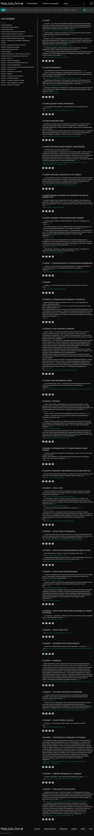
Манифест (74, 828)
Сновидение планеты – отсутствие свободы (57, 271)
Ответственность (62, 136)
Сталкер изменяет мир (7, 29)
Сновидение (49, 78)
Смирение (56, 93)
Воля (68, 136)
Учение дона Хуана (69, 801)
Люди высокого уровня (52, 162)
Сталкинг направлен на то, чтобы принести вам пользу (16, 53)
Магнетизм (82, 761)
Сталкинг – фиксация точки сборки (10, 84)
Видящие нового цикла (52, 45)
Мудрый (48, 633)
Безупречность (49, 93)
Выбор (47, 136)
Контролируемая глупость (66, 45)
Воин (47, 237)
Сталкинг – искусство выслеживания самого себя (14, 62)
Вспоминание (49, 561)
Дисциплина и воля (60, 389)
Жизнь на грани (70, 110)
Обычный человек (62, 164)
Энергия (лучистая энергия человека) (56, 648)
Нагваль (48, 224)
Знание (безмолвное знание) (53, 681)
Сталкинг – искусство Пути (8, 69)
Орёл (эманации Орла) (52, 57)
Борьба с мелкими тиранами (75, 540)
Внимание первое (50, 36)
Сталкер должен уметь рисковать (10, 27)
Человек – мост (57, 709)
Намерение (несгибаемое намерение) (56, 289)
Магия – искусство (62, 30)
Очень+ (91, 828)
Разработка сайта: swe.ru (6, 833)
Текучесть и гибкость (76, 78)
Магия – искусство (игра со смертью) (55, 110)
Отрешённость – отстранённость (51, 763)
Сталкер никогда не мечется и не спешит (12, 33)
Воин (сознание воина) (72, 648)
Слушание (54, 207)
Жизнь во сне (53, 136)
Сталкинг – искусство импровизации (10, 65)
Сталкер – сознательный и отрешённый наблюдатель (15, 40)
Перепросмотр (49, 437)
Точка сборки (49, 600)
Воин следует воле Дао (64, 633)
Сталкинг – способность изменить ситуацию (12, 80)
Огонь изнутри (66, 437)
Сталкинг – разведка (6, 73)
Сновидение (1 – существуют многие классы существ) (76, 681)
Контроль (60, 85)
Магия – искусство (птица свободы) (55, 477)
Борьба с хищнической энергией (70, 761)
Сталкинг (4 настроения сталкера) (10, 47)
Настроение (49, 370)
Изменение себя (50, 389)
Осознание (48, 85)
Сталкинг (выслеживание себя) (9, 49)
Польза (47, 460)
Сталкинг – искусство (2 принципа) (10, 60)
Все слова (37, 828)
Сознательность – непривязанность (79, 271)
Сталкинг (3, 42)
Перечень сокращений (50, 3)
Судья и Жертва (75, 136)
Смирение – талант (62, 587)
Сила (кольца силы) (63, 57)
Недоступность (50, 510)
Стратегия (72, 709)
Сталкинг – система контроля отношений (12, 76)
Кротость (69, 370)
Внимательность (71, 185)
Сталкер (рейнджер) (6, 25)
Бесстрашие (60, 207)
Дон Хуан (65, 85)
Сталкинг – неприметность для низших (11, 71)
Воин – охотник (50, 411)
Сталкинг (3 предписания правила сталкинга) (13, 45)
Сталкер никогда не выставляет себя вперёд (13, 31)
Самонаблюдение (71, 389)
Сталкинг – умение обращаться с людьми (12, 82)
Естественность (50, 252)
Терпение (54, 85)
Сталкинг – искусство (6, 58)
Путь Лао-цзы (54, 633)
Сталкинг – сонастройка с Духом (9, 78)
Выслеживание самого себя (53, 555)
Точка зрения (56, 78)
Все (3, 10)
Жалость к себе (57, 370)
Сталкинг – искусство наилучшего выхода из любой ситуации (17, 67)
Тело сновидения (57, 815)
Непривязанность (50, 540)
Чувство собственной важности (67, 162)
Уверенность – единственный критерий (56, 185)
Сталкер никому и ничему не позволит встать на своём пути (17, 36)
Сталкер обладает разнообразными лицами (12, 38)
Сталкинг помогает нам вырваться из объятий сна (14, 56)
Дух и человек (57, 437)
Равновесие (49, 709)
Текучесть (64, 505)
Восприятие (71, 30)
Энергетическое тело (59, 727)
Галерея (83, 828)
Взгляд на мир (49, 428)
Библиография (32, 3)
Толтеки (75, 370)
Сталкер (3, 22)
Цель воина (49, 419)
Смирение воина (59, 252)
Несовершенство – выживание (72, 778)
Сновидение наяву (69, 521)
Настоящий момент (55, 496)
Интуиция (48, 207)
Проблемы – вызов (51, 700)
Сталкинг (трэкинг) (6, 51)
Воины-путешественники (81, 801)
